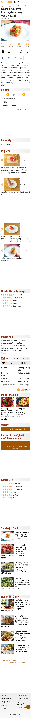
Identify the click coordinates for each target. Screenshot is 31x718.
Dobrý (14, 301)
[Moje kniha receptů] (15, 2)
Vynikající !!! (17, 295)
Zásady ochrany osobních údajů (22, 699)
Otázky (4, 706)
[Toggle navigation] (28, 2)
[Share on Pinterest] (27, 58)
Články (4, 708)
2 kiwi (5, 102)
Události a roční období (14, 663)
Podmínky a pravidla (21, 703)
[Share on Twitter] (21, 58)
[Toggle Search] (23, 2)
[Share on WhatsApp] (14, 58)
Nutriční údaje (24, 109)
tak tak (15, 303)
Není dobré (16, 306)
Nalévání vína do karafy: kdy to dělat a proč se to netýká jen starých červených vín (15, 605)
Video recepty (6, 698)
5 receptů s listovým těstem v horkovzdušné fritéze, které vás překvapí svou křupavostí (15, 621)
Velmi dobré (17, 298)
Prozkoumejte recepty (9, 660)
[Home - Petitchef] (2, 6)
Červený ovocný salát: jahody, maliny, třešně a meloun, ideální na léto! (7, 414)
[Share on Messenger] (8, 58)
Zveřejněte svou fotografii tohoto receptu (15, 447)
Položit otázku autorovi (16, 429)
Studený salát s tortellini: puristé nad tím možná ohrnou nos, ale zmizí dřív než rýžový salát (15, 568)
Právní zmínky (22, 707)
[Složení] (3, 359)
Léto (24, 663)
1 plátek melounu (9, 99)
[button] (3, 30)
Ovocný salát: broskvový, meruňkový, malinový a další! (21, 413)
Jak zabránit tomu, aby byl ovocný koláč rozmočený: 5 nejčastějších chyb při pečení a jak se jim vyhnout (14, 551)
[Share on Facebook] (2, 58)
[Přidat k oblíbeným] (27, 51)
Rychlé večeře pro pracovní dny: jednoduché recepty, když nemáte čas (22, 636)
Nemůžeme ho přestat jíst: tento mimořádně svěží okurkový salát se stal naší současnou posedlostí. (15, 583)
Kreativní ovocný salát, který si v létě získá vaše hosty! (22, 535)
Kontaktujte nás (22, 695)
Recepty (4, 695)
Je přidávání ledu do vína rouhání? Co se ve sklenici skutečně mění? (22, 648)
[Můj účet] (19, 2)
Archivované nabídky (5, 702)
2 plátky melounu (9, 105)
